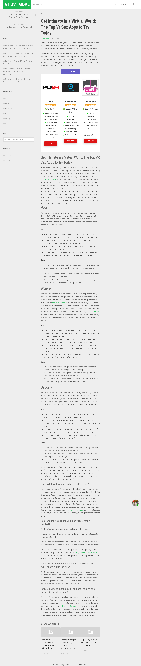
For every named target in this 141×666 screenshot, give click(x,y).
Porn (6, 114)
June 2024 (8, 161)
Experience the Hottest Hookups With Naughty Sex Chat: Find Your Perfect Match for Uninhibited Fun (18, 71)
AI (6, 98)
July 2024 (8, 156)
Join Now (70, 141)
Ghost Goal (17, 4)
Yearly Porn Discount (59, 303)
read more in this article (74, 510)
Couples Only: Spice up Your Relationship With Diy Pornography (88, 642)
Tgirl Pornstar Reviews (68, 606)
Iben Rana (46, 38)
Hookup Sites (123, 4)
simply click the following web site (87, 552)
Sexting (7, 119)
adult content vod (92, 312)
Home (114, 4)
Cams (7, 103)
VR (42, 13)
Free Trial (50, 144)
